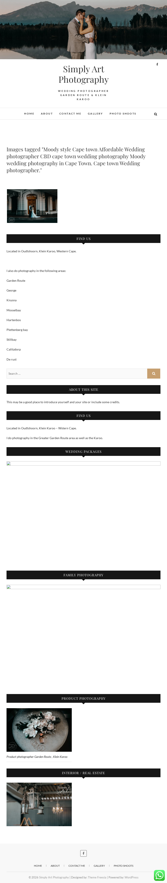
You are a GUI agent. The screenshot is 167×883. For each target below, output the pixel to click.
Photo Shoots (123, 113)
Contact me (70, 113)
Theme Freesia (97, 877)
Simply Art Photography (83, 74)
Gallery (95, 113)
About (47, 113)
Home (29, 113)
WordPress (132, 877)
